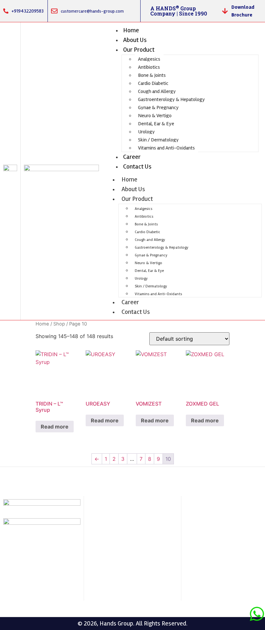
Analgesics (149, 59)
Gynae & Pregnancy (158, 107)
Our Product (138, 50)
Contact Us (137, 166)
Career (132, 157)
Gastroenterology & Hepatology (171, 99)
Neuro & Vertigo (155, 115)
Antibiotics (149, 67)
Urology (146, 132)
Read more (55, 426)
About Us (135, 40)
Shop (59, 324)
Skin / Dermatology (158, 140)
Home (131, 30)
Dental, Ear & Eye (156, 123)
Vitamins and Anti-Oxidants (166, 148)
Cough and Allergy (157, 91)
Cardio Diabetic (153, 83)
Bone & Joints (152, 75)
